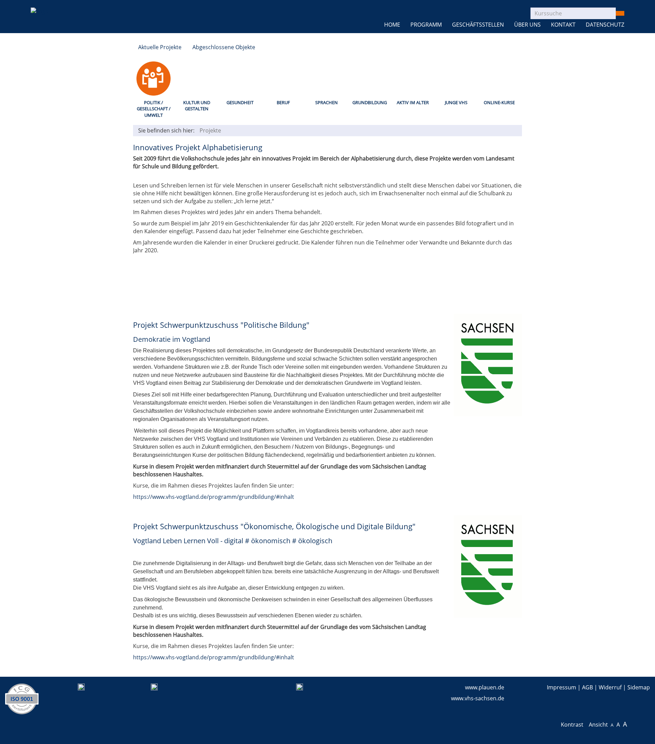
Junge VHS (456, 102)
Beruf (283, 102)
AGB (587, 687)
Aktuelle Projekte (159, 47)
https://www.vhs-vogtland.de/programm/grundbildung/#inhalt (213, 497)
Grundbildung (369, 102)
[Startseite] (40, 7)
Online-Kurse (499, 102)
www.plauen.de (484, 687)
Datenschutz (605, 24)
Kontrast (573, 724)
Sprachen (326, 102)
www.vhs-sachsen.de (477, 698)
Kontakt (563, 24)
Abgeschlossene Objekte (223, 47)
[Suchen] (619, 13)
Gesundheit (240, 102)
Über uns (527, 24)
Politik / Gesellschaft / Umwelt (154, 108)
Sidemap (638, 687)
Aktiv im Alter (413, 102)
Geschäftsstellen (478, 24)
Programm (426, 24)
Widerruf (610, 687)
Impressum (561, 687)
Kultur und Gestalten (196, 105)
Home (392, 24)
